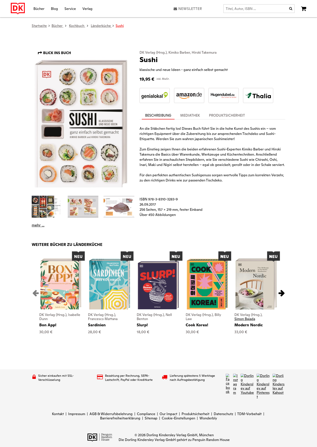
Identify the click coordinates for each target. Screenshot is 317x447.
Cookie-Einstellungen (178, 418)
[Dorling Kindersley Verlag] (18, 8)
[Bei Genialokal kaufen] (155, 95)
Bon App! (47, 325)
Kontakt (58, 414)
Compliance (146, 414)
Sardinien (97, 325)
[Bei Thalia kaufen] (258, 95)
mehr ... (38, 225)
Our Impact (168, 414)
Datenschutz (223, 414)
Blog (54, 8)
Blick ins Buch (56, 53)
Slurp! (142, 325)
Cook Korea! (197, 325)
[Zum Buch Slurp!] (158, 285)
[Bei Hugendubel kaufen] (224, 95)
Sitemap (151, 418)
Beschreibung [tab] (158, 115)
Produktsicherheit (195, 414)
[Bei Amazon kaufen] (189, 95)
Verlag (87, 8)
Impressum (76, 414)
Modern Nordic (248, 325)
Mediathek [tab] (190, 115)
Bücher (38, 8)
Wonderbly (208, 418)
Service (70, 8)
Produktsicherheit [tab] (227, 115)
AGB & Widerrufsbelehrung (111, 414)
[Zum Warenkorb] (303, 8)
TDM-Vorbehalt (249, 414)
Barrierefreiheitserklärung (120, 418)
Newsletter (190, 8)
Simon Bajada (244, 319)
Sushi (120, 25)
